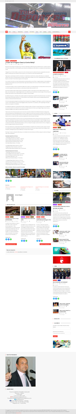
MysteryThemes (18, 412)
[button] (28, 47)
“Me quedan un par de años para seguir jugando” (63, 98)
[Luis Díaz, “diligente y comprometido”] (56, 106)
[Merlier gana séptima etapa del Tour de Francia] (56, 240)
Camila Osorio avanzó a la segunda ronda (64, 311)
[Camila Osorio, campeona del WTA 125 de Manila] (56, 304)
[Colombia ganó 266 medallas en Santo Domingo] (56, 155)
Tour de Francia (13, 60)
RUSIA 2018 (56, 319)
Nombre (54, 327)
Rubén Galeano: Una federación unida (28, 219)
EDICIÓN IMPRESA (56, 31)
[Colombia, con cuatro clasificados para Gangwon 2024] (43, 211)
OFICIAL (43, 216)
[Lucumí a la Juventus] (62, 65)
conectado (16, 252)
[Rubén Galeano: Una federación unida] (28, 211)
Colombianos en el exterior (61, 58)
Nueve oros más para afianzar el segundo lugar (63, 163)
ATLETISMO (32, 31)
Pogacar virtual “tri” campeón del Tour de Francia (12, 244)
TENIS (37, 31)
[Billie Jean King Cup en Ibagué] (62, 273)
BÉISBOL (45, 31)
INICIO (10, 31)
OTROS (49, 31)
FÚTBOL (14, 31)
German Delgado (14, 64)
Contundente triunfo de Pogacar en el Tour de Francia (26, 187)
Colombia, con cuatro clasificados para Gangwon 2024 (43, 219)
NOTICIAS (7, 60)
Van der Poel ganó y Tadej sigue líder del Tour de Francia (64, 232)
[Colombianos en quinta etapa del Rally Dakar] (12, 211)
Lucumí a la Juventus (58, 74)
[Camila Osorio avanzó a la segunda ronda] (56, 311)
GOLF (41, 31)
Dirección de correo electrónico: (58, 331)
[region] (38, 15)
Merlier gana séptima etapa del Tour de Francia (64, 240)
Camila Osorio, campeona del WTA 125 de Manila (64, 304)
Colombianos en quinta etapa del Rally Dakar (12, 219)
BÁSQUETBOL (20, 31)
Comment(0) (21, 64)
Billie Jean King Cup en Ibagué (60, 282)
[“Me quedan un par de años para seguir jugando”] (56, 98)
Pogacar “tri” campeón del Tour (10, 186)
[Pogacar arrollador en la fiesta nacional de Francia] (62, 197)
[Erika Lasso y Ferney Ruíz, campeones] (62, 120)
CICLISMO (26, 31)
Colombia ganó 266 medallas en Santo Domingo (63, 155)
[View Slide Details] (38, 15)
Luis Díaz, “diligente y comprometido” (63, 106)
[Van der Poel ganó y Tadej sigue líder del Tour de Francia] (56, 232)
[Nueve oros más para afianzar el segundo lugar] (56, 163)
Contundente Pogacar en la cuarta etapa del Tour (42, 187)
